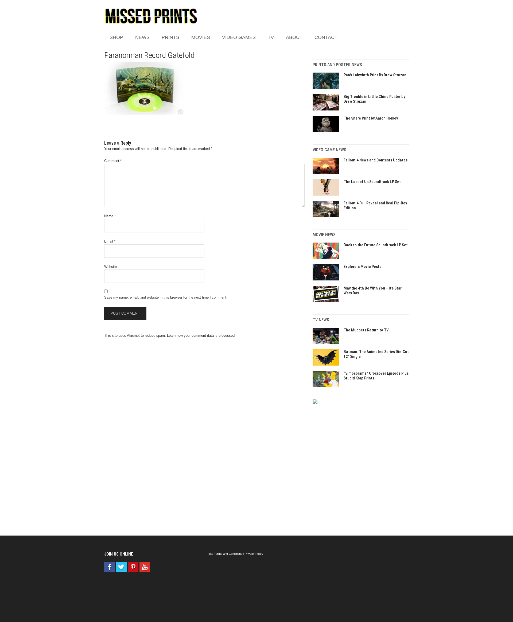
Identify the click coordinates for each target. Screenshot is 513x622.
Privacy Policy (254, 553)
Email (109, 241)
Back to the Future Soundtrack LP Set (376, 245)
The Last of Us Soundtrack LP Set (372, 181)
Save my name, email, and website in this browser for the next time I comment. (165, 297)
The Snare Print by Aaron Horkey (371, 118)
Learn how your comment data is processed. (201, 336)
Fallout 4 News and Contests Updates (375, 160)
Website (110, 267)
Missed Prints (151, 16)
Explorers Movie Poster (363, 266)
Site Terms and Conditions (225, 553)
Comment (113, 161)
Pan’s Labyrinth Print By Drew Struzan (375, 75)
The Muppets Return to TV (366, 330)
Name (110, 216)
